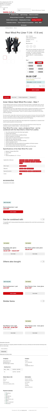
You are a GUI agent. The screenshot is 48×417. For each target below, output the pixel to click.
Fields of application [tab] (23, 97)
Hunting (21, 163)
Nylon (25, 168)
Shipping (36, 78)
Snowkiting (31, 160)
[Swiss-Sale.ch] (9, 12)
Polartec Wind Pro (30, 168)
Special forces (38, 161)
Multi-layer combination (36, 171)
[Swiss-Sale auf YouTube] (28, 367)
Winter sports (27, 161)
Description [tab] (6, 97)
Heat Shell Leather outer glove (34, 247)
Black (21, 173)
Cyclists (26, 160)
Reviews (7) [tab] (32, 97)
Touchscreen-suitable (23, 171)
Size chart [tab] (14, 97)
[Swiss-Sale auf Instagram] (31, 367)
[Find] (29, 10)
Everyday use (22, 160)
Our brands (23, 25)
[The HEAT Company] (34, 43)
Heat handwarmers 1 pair (10, 207)
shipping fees (24, 410)
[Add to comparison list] (31, 46)
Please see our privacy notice (6, 354)
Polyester (21, 168)
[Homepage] (3, 27)
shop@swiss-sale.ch (29, 365)
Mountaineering (36, 160)
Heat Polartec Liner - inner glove (34, 286)
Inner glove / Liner (23, 166)
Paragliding (33, 161)
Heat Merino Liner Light (10, 325)
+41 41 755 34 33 (4, 7)
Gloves (32, 39)
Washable (30, 171)
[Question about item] (34, 46)
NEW (40, 22)
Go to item (13, 254)
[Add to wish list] (27, 46)
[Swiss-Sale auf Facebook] (25, 367)
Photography (22, 161)
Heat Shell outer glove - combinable (10, 248)
